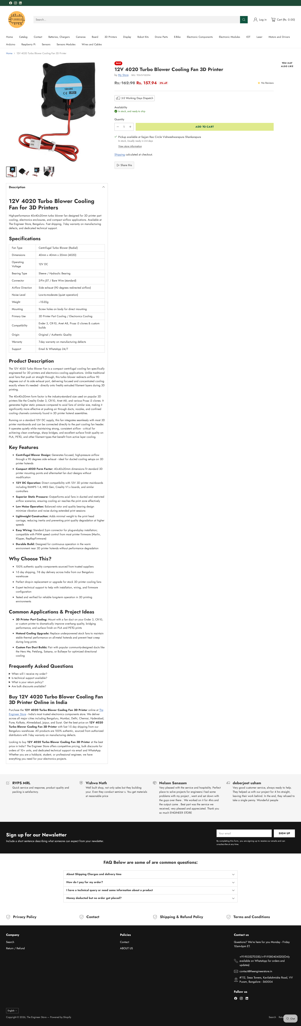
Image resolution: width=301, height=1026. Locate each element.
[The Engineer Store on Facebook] (10, 3)
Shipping (119, 154)
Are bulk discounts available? (29, 686)
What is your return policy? (28, 682)
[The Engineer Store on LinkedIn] (20, 3)
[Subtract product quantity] (118, 127)
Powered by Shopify (60, 1017)
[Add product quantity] (130, 127)
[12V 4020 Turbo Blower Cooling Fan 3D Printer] (57, 112)
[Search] (244, 19)
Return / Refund (15, 948)
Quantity (119, 119)
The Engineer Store (37, 1017)
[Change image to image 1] (11, 172)
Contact (124, 942)
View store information (130, 146)
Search (10, 942)
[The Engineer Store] (17, 19)
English (11, 1010)
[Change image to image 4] (49, 172)
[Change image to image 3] (36, 172)
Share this (126, 165)
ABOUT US (126, 948)
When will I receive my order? (29, 674)
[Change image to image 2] (24, 172)
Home (9, 53)
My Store (123, 75)
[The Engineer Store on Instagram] (15, 3)
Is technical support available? (29, 678)
